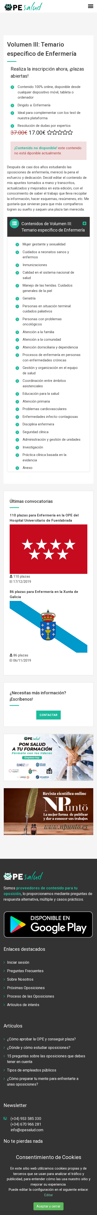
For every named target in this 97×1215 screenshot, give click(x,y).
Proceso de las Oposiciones (30, 996)
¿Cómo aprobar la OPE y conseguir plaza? (41, 1039)
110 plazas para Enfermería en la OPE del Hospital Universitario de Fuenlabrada (44, 518)
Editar (48, 1195)
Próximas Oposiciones (26, 988)
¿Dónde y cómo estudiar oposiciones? (38, 1047)
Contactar (48, 715)
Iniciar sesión (18, 962)
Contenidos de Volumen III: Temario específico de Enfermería (53, 226)
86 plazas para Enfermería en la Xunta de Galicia (44, 594)
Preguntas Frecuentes (25, 971)
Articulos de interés (23, 1005)
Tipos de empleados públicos (31, 1070)
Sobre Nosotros (20, 979)
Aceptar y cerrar (48, 1206)
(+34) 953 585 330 (26, 1118)
